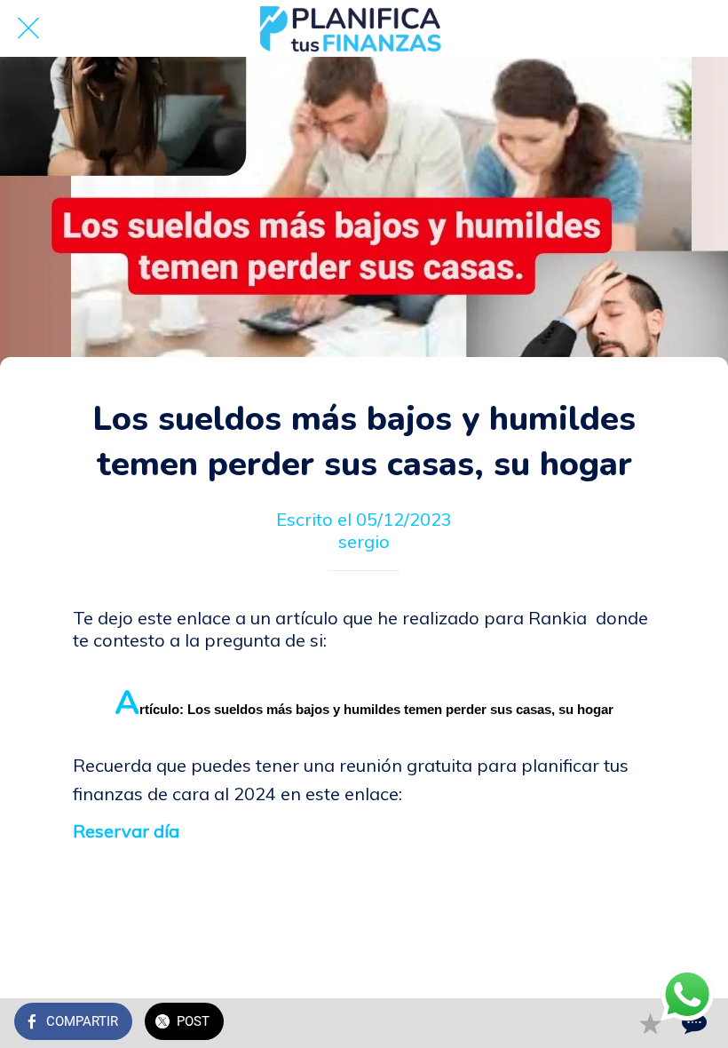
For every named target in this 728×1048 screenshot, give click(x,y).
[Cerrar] (28, 28)
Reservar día (126, 831)
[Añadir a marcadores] (650, 1023)
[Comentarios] (692, 1023)
